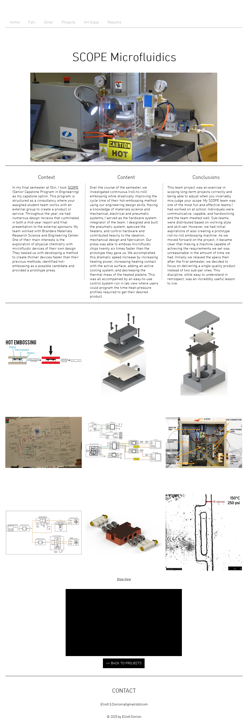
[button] (43, 352)
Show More (124, 579)
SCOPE (73, 187)
